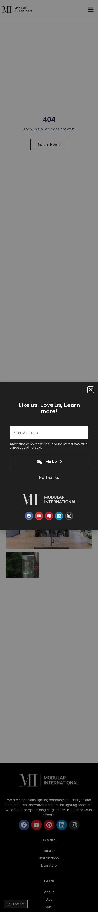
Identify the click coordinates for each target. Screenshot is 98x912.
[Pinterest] (49, 516)
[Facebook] (29, 516)
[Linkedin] (59, 516)
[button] (90, 389)
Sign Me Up (46, 461)
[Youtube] (39, 516)
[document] (49, 456)
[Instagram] (69, 516)
